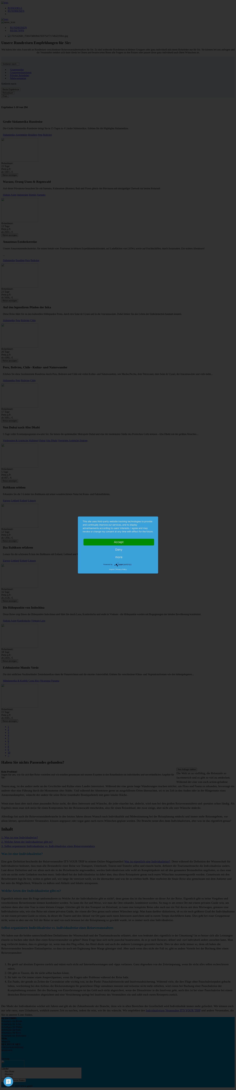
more (118, 557)
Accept (119, 542)
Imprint (112, 569)
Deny (118, 549)
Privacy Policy (121, 569)
